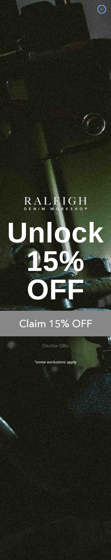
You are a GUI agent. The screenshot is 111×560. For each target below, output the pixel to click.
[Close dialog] (101, 9)
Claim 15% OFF (55, 323)
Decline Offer (55, 345)
